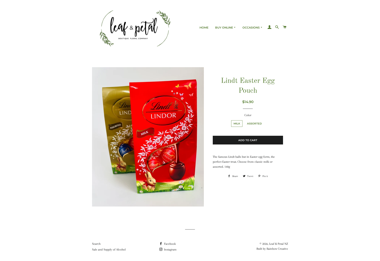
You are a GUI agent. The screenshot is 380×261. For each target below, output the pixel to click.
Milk (237, 123)
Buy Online (224, 27)
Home (204, 27)
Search (96, 244)
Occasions (251, 27)
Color (247, 115)
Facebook (169, 244)
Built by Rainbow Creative (272, 248)
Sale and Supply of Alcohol (109, 249)
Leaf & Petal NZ (278, 244)
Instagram (170, 249)
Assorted (254, 123)
